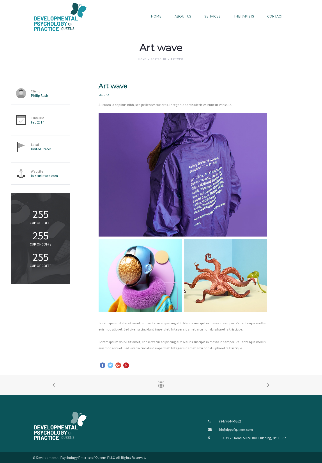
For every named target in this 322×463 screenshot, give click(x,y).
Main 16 (104, 95)
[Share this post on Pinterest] (126, 365)
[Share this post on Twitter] (110, 365)
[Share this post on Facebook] (102, 365)
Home (142, 59)
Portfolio (158, 59)
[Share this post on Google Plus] (118, 365)
